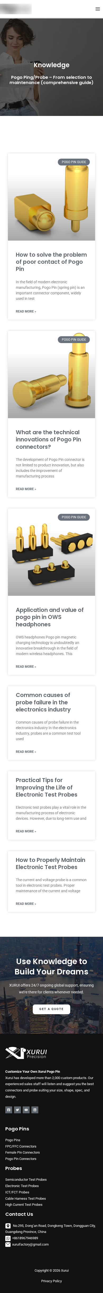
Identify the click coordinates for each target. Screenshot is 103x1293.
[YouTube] (26, 1109)
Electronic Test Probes (22, 1186)
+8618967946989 (25, 1238)
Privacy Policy (51, 1281)
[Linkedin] (34, 1109)
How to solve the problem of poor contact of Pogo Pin (51, 262)
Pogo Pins (12, 1140)
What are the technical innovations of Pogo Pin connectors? (48, 439)
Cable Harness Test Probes (25, 1199)
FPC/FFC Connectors (20, 1146)
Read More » (26, 311)
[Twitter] (17, 1109)
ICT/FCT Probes (17, 1192)
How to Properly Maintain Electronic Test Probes (50, 863)
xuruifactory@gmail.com (30, 1244)
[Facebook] (8, 1109)
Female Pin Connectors (22, 1152)
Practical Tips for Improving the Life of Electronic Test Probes (46, 787)
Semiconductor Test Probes (26, 1180)
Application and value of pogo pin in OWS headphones (50, 617)
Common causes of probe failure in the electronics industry (43, 702)
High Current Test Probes (24, 1205)
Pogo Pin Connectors (20, 1159)
